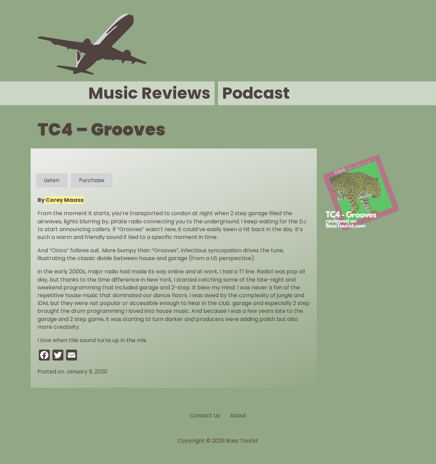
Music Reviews (149, 93)
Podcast (256, 93)
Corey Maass (64, 200)
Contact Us (205, 415)
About (238, 415)
